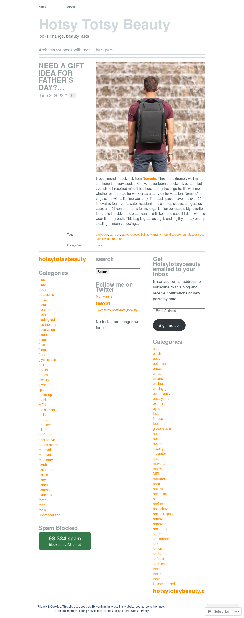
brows (43, 299)
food (42, 354)
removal (45, 449)
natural (44, 419)
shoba (43, 484)
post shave (47, 439)
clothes (44, 314)
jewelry (44, 379)
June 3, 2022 (51, 95)
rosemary (46, 459)
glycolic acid (48, 359)
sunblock (45, 494)
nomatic (168, 234)
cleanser (45, 309)
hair (41, 364)
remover (45, 454)
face (42, 344)
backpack (102, 234)
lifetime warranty (150, 234)
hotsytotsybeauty (62, 259)
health (43, 369)
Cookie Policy (140, 610)
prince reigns (48, 444)
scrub (43, 464)
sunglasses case (193, 234)
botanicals (46, 294)
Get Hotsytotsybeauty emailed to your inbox (177, 266)
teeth (42, 499)
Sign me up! (169, 325)
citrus (43, 304)
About (71, 6)
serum (43, 474)
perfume (45, 434)
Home (42, 6)
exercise (45, 334)
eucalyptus (47, 329)
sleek (177, 234)
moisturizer (47, 409)
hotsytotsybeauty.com (183, 591)
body (42, 289)
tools (99, 245)
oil (40, 429)
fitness (43, 349)
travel (99, 239)
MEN (42, 404)
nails (42, 414)
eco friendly (47, 324)
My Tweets (104, 296)
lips (41, 389)
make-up (45, 394)
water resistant (113, 239)
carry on (115, 234)
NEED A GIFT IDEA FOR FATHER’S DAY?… (61, 76)
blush (43, 284)
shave (43, 479)
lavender (45, 384)
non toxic (45, 424)
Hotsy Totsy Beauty (104, 23)
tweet (103, 303)
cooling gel (47, 319)
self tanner (47, 469)
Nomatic (149, 178)
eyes (42, 339)
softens (44, 489)
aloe (42, 279)
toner (42, 504)
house (43, 374)
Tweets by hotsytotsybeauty (116, 310)
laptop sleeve (130, 234)
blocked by (70, 543)
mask (43, 399)
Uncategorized (50, 514)
